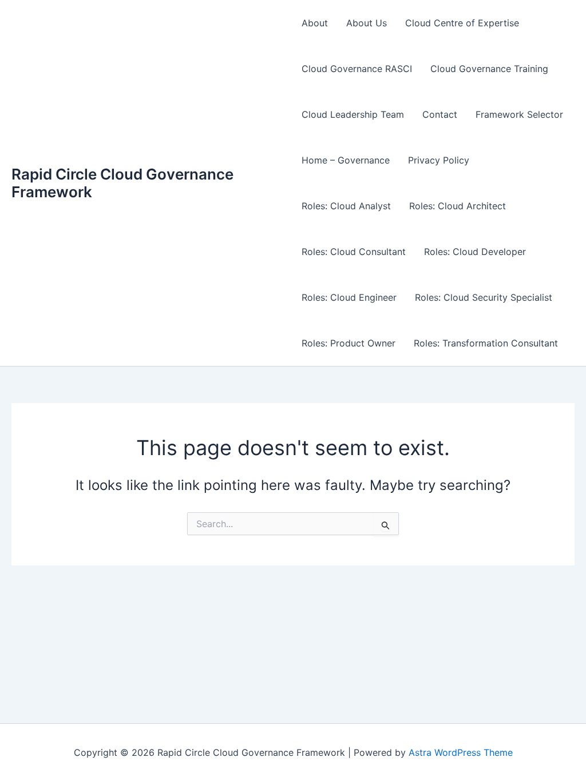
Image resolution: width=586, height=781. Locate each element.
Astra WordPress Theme (461, 752)
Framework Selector (519, 114)
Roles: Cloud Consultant (354, 251)
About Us (366, 23)
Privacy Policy (438, 160)
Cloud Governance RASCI (357, 68)
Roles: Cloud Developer (475, 251)
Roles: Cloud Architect (457, 206)
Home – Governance (346, 160)
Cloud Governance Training (489, 68)
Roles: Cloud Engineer (349, 297)
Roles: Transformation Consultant (486, 343)
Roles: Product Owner (348, 343)
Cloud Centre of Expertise (462, 23)
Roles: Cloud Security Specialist (483, 297)
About (315, 23)
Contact (439, 114)
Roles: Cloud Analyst (346, 206)
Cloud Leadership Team (353, 114)
